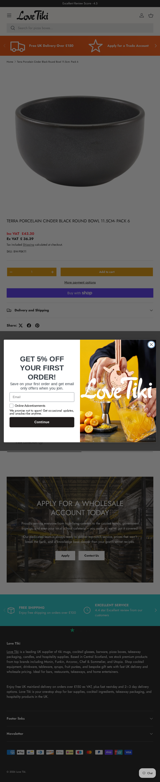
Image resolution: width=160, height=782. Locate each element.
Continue (41, 422)
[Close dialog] (151, 344)
